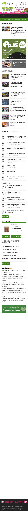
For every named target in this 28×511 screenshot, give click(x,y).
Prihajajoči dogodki (10, 131)
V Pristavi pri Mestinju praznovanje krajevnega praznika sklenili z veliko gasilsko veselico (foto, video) (12, 85)
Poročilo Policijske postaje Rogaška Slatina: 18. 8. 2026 (14, 259)
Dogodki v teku (6, 183)
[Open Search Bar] (26, 16)
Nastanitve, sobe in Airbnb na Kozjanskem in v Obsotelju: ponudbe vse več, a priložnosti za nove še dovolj (18, 30)
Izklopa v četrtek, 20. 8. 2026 (10, 252)
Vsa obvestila (5, 263)
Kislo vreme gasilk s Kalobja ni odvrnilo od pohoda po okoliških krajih (17, 116)
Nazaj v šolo (11, 165)
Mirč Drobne (16, 229)
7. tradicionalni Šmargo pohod (16, 153)
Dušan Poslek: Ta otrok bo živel (16, 148)
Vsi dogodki (5, 216)
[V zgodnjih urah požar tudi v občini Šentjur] (5, 124)
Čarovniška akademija (14, 192)
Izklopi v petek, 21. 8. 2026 (9, 249)
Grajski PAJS (11, 171)
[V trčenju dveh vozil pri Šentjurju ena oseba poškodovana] (5, 102)
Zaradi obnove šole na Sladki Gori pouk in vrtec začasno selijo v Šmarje (18, 76)
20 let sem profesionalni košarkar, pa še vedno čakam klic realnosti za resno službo (18, 109)
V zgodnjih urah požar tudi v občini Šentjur (17, 123)
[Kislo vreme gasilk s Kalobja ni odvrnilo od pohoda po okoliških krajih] (5, 117)
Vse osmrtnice (6, 236)
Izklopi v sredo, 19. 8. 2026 (9, 255)
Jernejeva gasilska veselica (16, 176)
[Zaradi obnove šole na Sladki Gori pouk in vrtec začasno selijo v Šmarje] (5, 76)
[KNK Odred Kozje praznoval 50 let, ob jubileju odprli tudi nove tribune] (5, 94)
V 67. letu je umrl (16, 226)
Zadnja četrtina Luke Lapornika (16, 142)
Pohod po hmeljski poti (14, 159)
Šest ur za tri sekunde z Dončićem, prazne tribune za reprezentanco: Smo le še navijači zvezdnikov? (13, 284)
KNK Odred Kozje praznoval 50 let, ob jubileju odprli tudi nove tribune (17, 94)
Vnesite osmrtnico (16, 236)
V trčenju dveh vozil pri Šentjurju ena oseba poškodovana (16, 101)
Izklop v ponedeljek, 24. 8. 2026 (10, 246)
